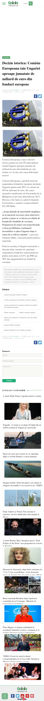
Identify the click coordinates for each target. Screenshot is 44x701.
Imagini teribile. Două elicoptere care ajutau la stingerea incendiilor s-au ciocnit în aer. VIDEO (22, 484)
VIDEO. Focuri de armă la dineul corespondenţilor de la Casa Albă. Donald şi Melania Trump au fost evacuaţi (21, 659)
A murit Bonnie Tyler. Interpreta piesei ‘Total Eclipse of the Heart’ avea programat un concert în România (22, 543)
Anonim (15, 90)
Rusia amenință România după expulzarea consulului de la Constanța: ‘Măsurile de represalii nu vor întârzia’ (20, 601)
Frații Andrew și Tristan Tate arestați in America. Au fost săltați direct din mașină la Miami (21, 514)
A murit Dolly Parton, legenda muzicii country (22, 396)
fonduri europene (9, 312)
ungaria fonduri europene (12, 325)
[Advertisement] (22, 23)
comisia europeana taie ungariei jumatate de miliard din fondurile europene (20, 306)
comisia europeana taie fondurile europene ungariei (20, 300)
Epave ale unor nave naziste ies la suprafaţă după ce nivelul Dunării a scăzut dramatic (20, 455)
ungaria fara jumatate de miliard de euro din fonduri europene (20, 318)
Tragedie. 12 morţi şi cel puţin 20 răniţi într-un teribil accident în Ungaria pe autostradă (22, 426)
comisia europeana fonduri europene (15, 295)
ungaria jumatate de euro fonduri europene (17, 330)
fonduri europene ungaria (27, 312)
